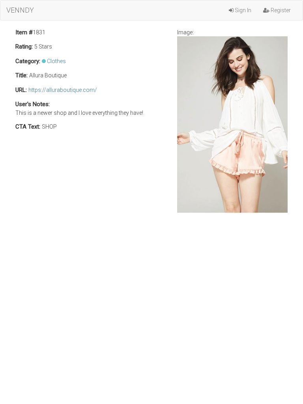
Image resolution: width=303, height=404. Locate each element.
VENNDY (20, 10)
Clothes (56, 61)
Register (280, 10)
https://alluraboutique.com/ (62, 90)
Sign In (242, 10)
